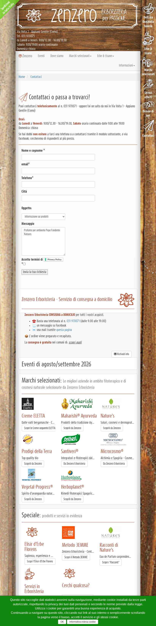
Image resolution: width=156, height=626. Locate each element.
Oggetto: (26, 208)
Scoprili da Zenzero (72, 428)
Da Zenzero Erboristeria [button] (74, 463)
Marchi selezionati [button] (79, 56)
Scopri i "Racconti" (110, 562)
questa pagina (64, 329)
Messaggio (27, 223)
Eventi (41, 56)
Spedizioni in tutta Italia (7, 8)
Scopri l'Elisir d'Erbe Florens (40, 561)
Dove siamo (56, 56)
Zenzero (27, 56)
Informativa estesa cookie (82, 621)
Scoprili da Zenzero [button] (112, 428)
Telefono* (27, 178)
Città (24, 191)
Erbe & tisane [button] (104, 56)
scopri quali (75, 342)
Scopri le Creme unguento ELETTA (39, 428)
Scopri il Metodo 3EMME (76, 557)
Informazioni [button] (126, 65)
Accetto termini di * (32, 262)
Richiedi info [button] (123, 354)
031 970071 (28, 36)
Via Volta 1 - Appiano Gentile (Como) (37, 31)
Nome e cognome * (33, 150)
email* (25, 164)
